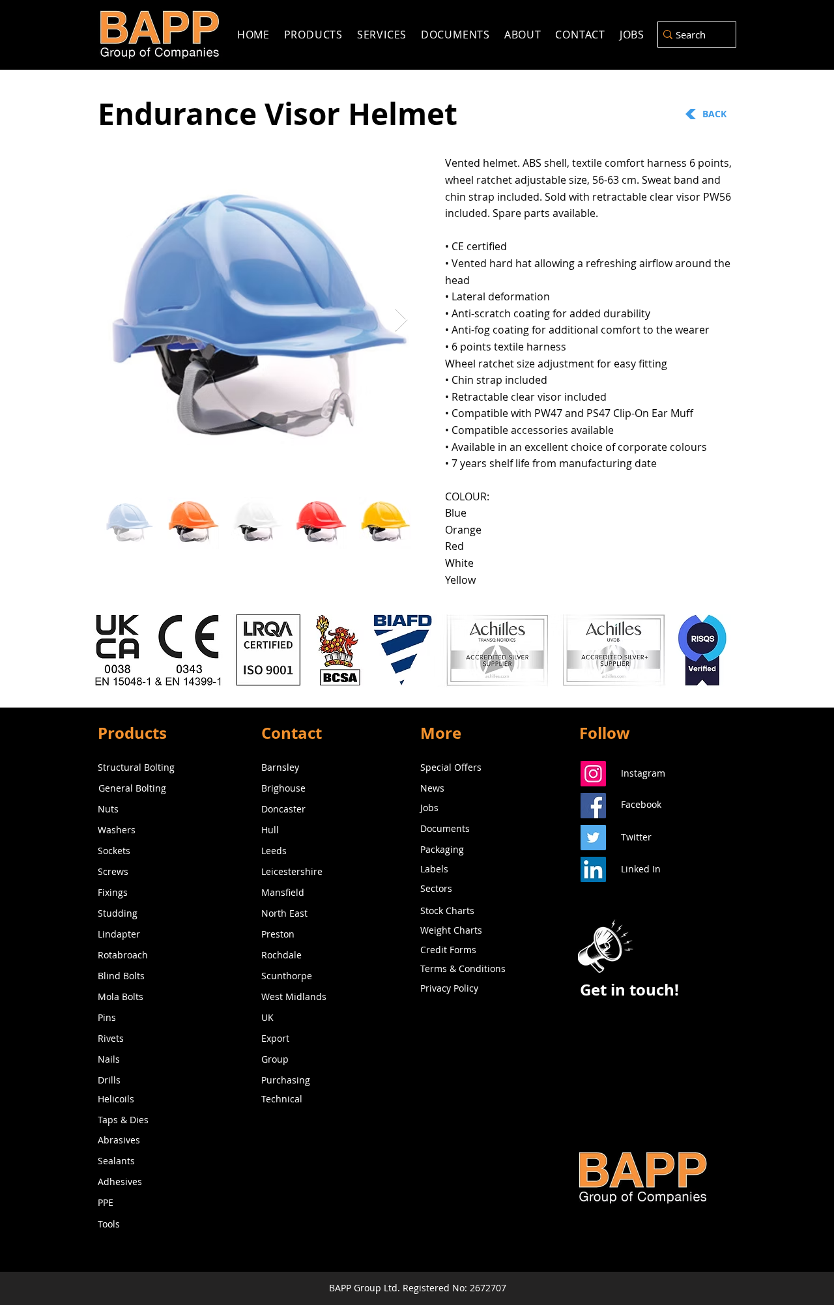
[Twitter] (593, 837)
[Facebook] (593, 805)
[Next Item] (401, 320)
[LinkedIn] (593, 869)
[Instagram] (593, 773)
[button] (605, 946)
